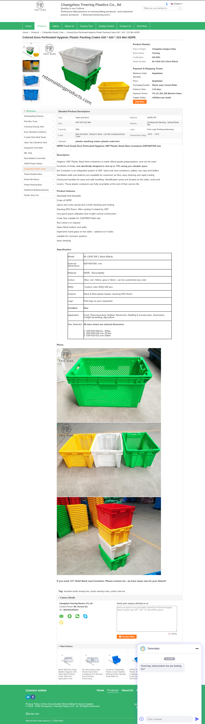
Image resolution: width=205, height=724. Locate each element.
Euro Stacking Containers (35, 132)
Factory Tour (86, 26)
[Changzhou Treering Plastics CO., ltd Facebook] (32, 697)
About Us (69, 26)
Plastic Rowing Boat (33, 185)
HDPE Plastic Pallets (33, 164)
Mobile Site (33, 713)
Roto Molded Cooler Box (35, 158)
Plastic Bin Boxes (31, 179)
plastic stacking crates (100, 591)
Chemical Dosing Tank (34, 127)
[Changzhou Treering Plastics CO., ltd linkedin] (28, 697)
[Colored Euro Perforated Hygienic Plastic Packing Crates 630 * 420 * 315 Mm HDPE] (31, 52)
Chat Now (142, 26)
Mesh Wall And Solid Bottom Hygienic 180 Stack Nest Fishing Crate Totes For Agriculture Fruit (67, 674)
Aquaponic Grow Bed (33, 148)
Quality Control (106, 26)
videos (55, 26)
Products (41, 26)
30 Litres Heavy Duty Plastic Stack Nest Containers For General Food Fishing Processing (92, 674)
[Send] (197, 718)
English (177, 4)
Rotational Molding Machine (36, 190)
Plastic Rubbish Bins (33, 174)
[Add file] (141, 718)
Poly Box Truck (30, 121)
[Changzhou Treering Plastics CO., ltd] (40, 6)
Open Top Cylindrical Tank (35, 142)
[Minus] (197, 648)
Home (28, 26)
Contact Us (125, 26)
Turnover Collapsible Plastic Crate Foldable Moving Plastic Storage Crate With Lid (116, 673)
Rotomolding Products (34, 116)
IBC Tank (28, 153)
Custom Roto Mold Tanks (35, 137)
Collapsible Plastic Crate (53, 32)
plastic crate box (118, 591)
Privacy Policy (33, 704)
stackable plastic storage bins (76, 591)
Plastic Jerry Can (31, 195)
